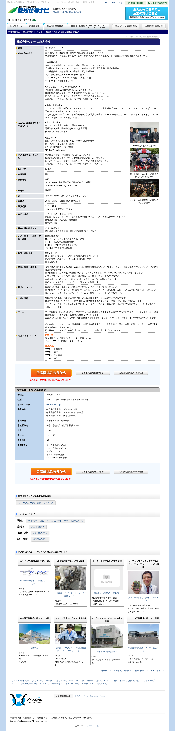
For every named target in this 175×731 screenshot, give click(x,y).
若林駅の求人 (40, 539)
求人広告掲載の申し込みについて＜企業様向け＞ (41, 684)
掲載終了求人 (102, 684)
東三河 (78, 12)
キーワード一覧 (72, 684)
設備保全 (34, 648)
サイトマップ (149, 680)
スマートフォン (93, 726)
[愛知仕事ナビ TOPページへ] (28, 10)
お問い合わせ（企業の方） (67, 680)
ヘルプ (14, 684)
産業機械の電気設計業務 (107, 652)
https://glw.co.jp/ (53, 404)
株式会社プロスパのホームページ (89, 696)
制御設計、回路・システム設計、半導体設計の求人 (55, 520)
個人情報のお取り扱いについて (95, 680)
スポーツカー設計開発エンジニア (35, 502)
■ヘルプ (108, 3)
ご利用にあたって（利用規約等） (126, 680)
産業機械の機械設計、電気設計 (107, 593)
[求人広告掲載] (146, 12)
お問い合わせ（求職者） (42, 680)
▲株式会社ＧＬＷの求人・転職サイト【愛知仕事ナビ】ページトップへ (132, 670)
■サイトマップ (118, 3)
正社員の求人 (40, 533)
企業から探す (87, 684)
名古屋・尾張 (58, 12)
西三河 (72, 12)
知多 (67, 12)
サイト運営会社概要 (20, 680)
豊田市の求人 (37, 527)
